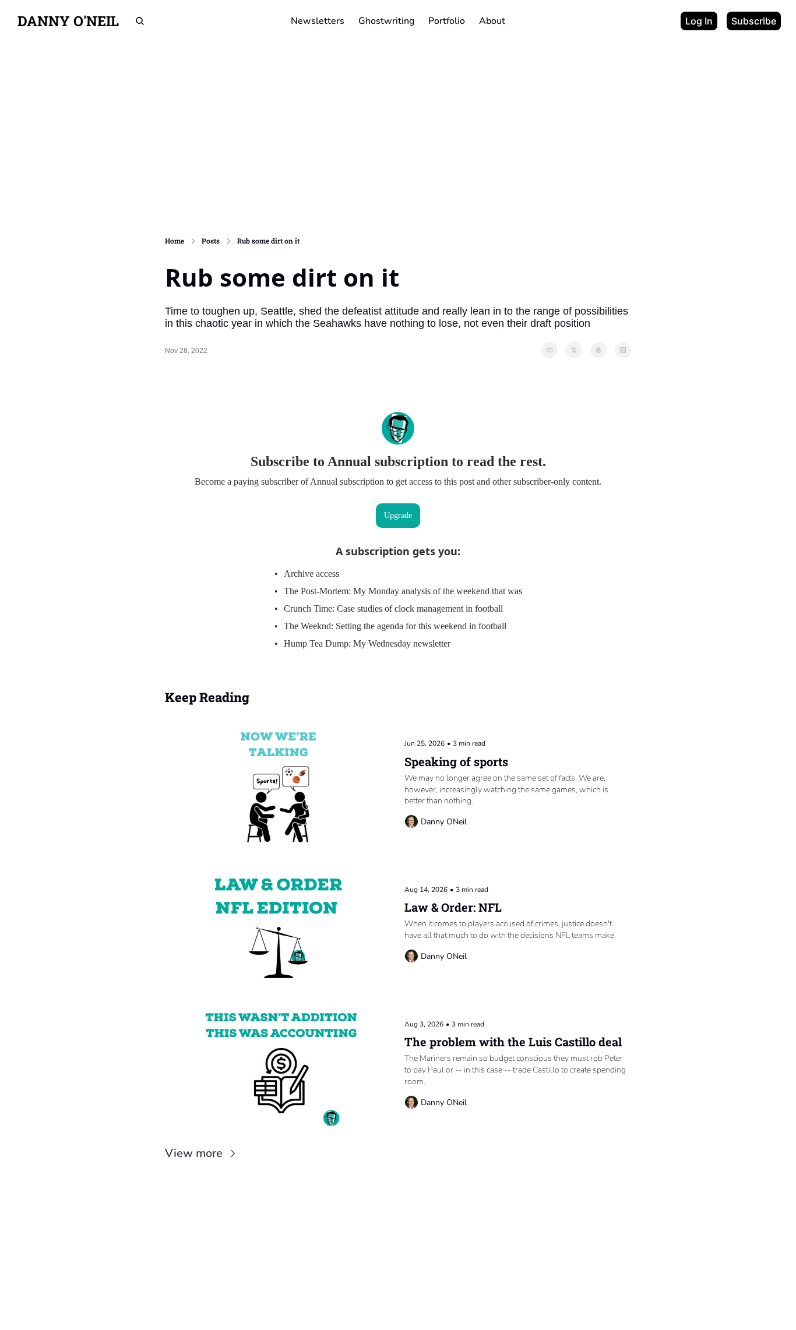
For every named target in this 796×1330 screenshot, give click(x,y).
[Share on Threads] (598, 350)
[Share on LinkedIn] (623, 350)
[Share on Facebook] (549, 350)
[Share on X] (574, 350)
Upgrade (398, 515)
